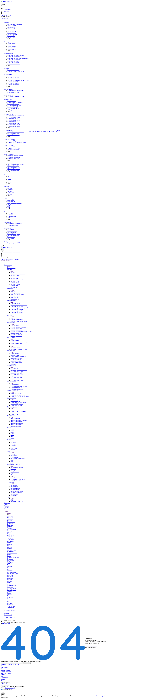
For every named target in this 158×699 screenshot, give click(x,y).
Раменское (10, 581)
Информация (4, 667)
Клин (8, 545)
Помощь (3, 668)
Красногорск (10, 551)
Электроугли (10, 607)
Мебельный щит (15, 418)
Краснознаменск (12, 553)
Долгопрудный (11, 529)
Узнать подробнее (101, 696)
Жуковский (10, 535)
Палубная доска (15, 340)
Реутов (9, 582)
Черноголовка (11, 598)
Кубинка (9, 554)
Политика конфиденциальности (10, 664)
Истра (9, 542)
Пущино (9, 579)
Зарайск (9, 536)
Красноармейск (11, 550)
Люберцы (10, 562)
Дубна (9, 532)
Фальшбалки (14, 477)
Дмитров (9, 528)
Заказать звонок (5, 260)
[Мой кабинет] (1, 13)
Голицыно (10, 525)
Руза (8, 584)
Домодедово (10, 531)
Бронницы (10, 519)
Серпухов (10, 587)
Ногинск (9, 569)
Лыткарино (10, 560)
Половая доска (15, 325)
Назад (9, 266)
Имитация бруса (15, 303)
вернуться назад (91, 647)
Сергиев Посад (11, 585)
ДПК (12, 500)
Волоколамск (11, 522)
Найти (2, 694)
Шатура (9, 601)
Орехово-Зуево (11, 572)
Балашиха (10, 517)
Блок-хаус (13, 291)
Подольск (10, 575)
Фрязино (9, 594)
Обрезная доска (15, 368)
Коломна (9, 547)
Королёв (9, 548)
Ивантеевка (10, 541)
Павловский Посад (12, 573)
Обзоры (3, 680)
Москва (9, 565)
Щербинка (10, 604)
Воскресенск (10, 523)
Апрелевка (10, 516)
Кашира (9, 544)
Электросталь (11, 606)
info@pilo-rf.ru (6, 623)
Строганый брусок (16, 393)
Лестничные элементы (17, 467)
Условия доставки (6, 671)
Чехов (9, 600)
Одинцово (10, 570)
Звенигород (10, 538)
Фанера (13, 454)
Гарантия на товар (6, 673)
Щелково (9, 603)
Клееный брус (15, 353)
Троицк (9, 593)
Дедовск (9, 526)
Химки (9, 596)
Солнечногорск (11, 588)
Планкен (13, 318)
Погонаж (13, 442)
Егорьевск (10, 533)
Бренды (3, 679)
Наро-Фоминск (11, 567)
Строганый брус (15, 401)
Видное (9, 520)
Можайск (10, 563)
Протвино (10, 576)
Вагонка (13, 272)
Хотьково (10, 597)
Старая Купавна (11, 590)
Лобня (9, 556)
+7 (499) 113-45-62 (6, 15)
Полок (12, 430)
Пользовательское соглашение (9, 665)
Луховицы (10, 559)
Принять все (4, 697)
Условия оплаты (5, 670)
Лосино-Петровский (13, 557)
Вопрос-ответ (4, 677)
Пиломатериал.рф (10, 688)
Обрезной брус (15, 384)
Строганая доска (15, 410)
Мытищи (9, 566)
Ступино (9, 591)
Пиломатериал (11, 268)
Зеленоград (10, 539)
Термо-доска (14, 485)
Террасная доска (15, 347)
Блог (2, 676)
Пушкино (10, 578)
